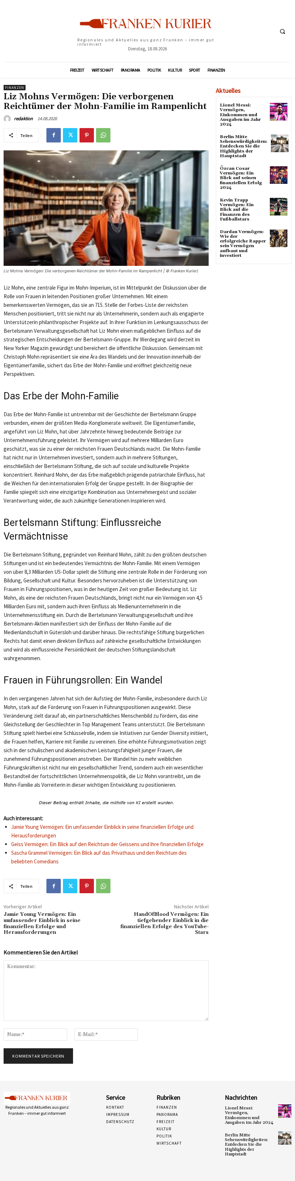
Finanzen (14, 87)
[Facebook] (53, 135)
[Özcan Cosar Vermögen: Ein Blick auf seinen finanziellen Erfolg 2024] (278, 175)
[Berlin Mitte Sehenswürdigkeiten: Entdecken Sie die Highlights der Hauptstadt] (280, 143)
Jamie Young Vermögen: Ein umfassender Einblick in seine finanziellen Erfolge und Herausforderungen (42, 923)
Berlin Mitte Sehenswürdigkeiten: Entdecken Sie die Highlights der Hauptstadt (243, 146)
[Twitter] (70, 135)
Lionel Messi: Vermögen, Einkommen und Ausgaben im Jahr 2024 (240, 115)
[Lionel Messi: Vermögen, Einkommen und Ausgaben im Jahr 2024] (278, 112)
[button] (282, 31)
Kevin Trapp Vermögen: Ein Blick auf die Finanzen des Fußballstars (237, 209)
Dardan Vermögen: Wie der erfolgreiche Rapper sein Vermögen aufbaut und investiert (243, 243)
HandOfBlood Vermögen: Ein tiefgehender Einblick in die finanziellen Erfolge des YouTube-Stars (165, 923)
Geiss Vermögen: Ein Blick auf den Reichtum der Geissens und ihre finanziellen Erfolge (107, 844)
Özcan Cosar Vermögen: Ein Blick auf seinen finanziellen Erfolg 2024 (241, 178)
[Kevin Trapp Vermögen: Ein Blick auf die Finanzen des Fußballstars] (278, 206)
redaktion (23, 118)
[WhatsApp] (103, 135)
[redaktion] (8, 118)
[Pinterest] (87, 135)
